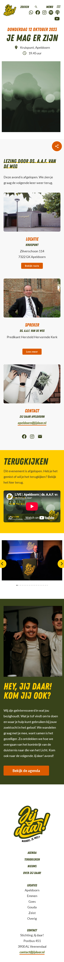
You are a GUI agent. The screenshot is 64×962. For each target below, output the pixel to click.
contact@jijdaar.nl (32, 952)
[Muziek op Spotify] (51, 13)
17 (45, 585)
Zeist (32, 913)
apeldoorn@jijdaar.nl (32, 423)
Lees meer (32, 351)
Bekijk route (32, 265)
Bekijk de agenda (26, 770)
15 (41, 585)
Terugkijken (32, 859)
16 (43, 585)
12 (36, 585)
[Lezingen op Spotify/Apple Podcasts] (57, 13)
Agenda (32, 853)
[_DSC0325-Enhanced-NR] (32, 560)
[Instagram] (44, 13)
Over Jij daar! (32, 873)
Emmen (32, 896)
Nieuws (32, 866)
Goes (32, 901)
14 (40, 585)
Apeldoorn (32, 890)
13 (38, 585)
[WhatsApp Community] (31, 13)
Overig (32, 918)
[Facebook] (37, 13)
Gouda (32, 907)
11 (34, 585)
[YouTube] (57, 19)
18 (47, 585)
